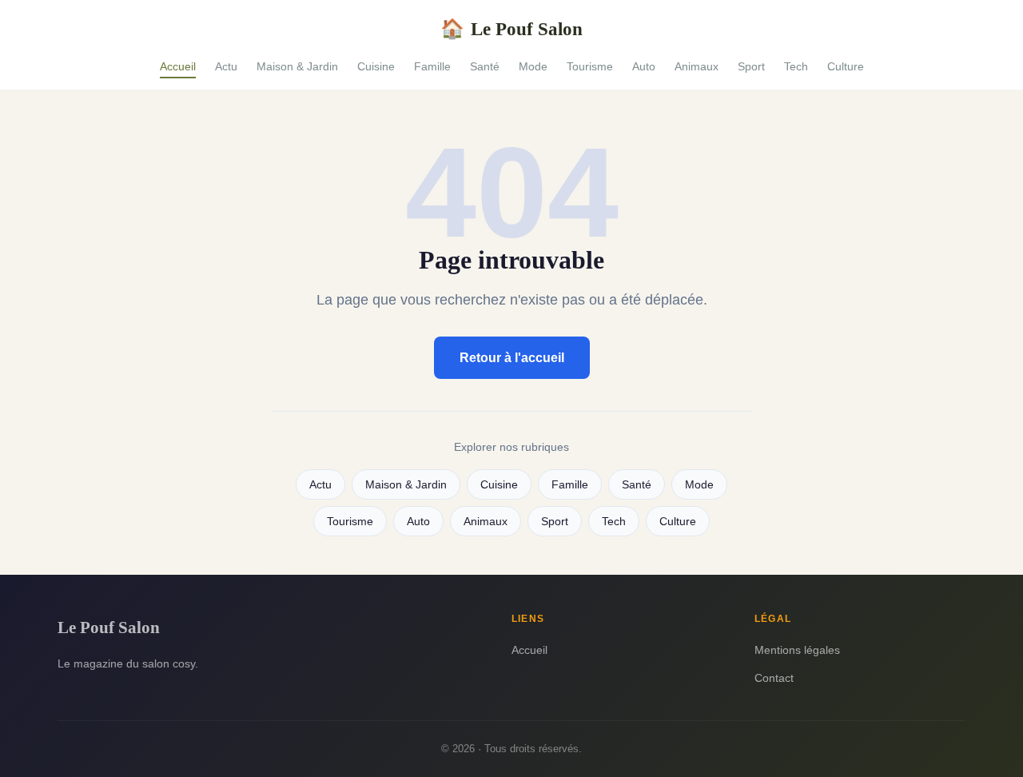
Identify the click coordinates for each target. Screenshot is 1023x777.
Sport (751, 66)
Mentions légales (797, 650)
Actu (226, 66)
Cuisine (376, 66)
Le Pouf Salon (511, 28)
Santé (485, 66)
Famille (432, 66)
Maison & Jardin (297, 66)
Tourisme (590, 66)
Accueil (178, 66)
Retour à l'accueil (512, 358)
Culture (845, 66)
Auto (643, 66)
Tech (796, 66)
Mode (533, 66)
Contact (774, 677)
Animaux (696, 66)
